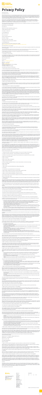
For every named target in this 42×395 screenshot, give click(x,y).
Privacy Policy (18, 381)
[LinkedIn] (36, 375)
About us (17, 373)
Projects (17, 374)
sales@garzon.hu (9, 379)
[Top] (40, 391)
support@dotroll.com (7, 63)
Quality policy (18, 382)
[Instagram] (31, 375)
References (18, 375)
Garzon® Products (17, 377)
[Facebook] (28, 375)
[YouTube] (33, 375)
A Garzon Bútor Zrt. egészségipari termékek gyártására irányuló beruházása (19, 385)
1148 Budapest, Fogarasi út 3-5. (9, 60)
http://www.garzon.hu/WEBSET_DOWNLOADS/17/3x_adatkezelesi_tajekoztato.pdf (14, 44)
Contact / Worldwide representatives (19, 379)
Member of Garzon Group (7, 7)
